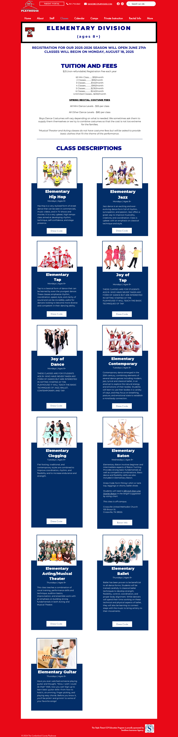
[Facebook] (118, 3)
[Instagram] (122, 3)
